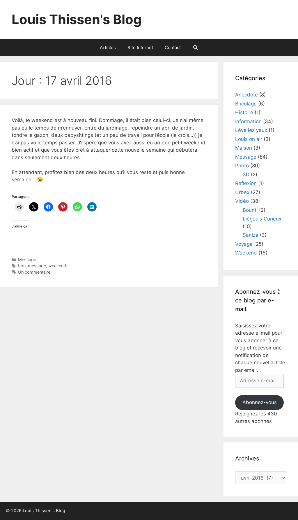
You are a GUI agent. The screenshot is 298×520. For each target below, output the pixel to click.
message (37, 265)
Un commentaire (34, 272)
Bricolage (246, 104)
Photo (242, 165)
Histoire (244, 112)
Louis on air (248, 139)
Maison (243, 148)
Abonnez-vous (259, 402)
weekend (57, 265)
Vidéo (242, 201)
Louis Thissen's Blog (77, 19)
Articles (108, 47)
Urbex (242, 192)
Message (27, 259)
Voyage (244, 244)
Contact (173, 47)
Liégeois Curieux (262, 219)
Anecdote (246, 95)
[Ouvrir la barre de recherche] (195, 47)
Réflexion (246, 183)
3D (246, 174)
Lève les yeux (251, 130)
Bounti (250, 210)
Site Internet (140, 47)
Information (248, 121)
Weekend (246, 253)
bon (22, 265)
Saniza (250, 235)
